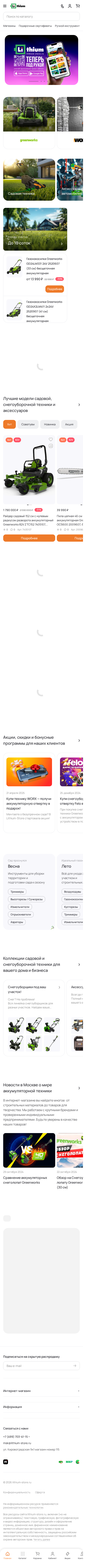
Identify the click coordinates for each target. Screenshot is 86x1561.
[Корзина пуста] (78, 6)
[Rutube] (5, 1461)
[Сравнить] (51, 446)
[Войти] (70, 6)
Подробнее (54, 289)
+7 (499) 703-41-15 (15, 1436)
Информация (12, 1407)
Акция (69, 424)
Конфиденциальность (16, 1492)
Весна (14, 866)
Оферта (40, 1492)
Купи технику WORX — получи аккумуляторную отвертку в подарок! (28, 803)
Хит (9, 424)
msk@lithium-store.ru (17, 1443)
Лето (66, 866)
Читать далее (41, 1539)
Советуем (28, 424)
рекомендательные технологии (23, 1507)
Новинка (50, 424)
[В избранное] (51, 440)
